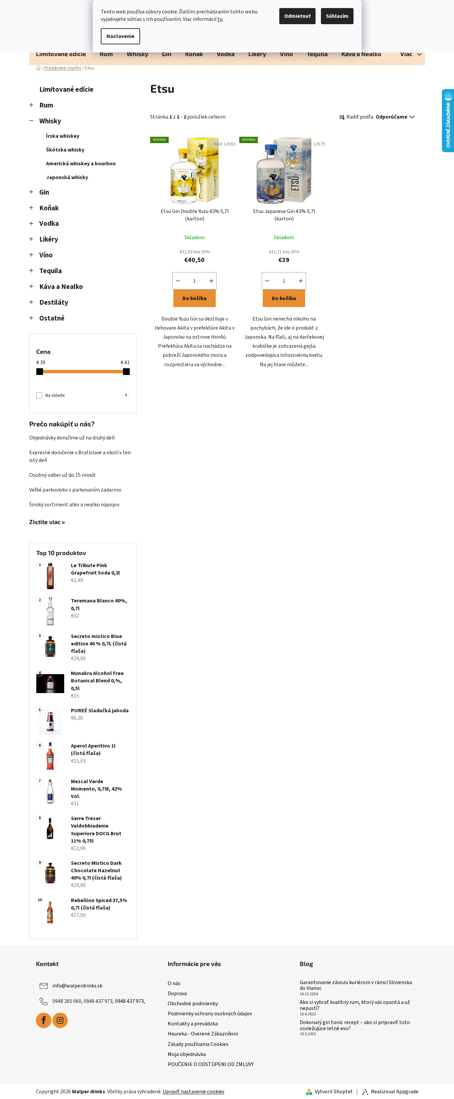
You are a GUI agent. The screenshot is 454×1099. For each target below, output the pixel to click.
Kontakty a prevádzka (193, 1023)
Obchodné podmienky (193, 1003)
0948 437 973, (130, 1001)
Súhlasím (337, 16)
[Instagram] (60, 1020)
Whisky (50, 121)
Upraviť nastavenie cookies (193, 1091)
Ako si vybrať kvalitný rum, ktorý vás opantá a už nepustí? (355, 1005)
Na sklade (86, 395)
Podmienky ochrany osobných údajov (210, 1013)
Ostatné (52, 318)
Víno (46, 255)
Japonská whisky (67, 177)
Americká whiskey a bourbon (81, 163)
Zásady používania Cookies (198, 1044)
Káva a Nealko (61, 287)
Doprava (177, 993)
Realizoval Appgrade (394, 1091)
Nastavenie (120, 36)
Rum (46, 105)
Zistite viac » (47, 522)
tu (219, 19)
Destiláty (53, 302)
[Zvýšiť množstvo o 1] (211, 280)
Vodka (49, 223)
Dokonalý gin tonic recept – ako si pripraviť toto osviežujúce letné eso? (355, 1025)
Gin (44, 192)
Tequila (50, 271)
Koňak (49, 208)
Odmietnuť (297, 16)
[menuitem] (61, 53)
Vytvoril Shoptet (334, 1091)
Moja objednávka (187, 1054)
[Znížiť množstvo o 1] (178, 280)
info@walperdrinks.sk (77, 985)
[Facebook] (43, 1020)
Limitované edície (66, 89)
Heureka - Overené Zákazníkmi (203, 1034)
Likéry (48, 239)
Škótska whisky (65, 150)
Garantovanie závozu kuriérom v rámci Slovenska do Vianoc (356, 985)
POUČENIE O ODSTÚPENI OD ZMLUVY (211, 1064)
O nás (174, 983)
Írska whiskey (62, 136)
